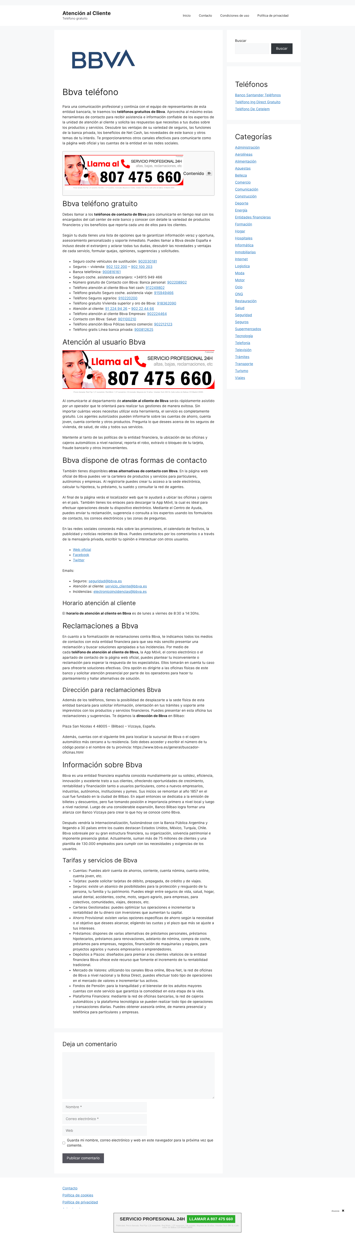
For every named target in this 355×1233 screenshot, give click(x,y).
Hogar (240, 231)
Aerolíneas (243, 154)
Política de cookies (77, 1195)
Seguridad (243, 315)
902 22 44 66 (142, 309)
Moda (239, 273)
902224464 (157, 314)
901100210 (127, 319)
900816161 (112, 272)
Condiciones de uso (234, 15)
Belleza (241, 175)
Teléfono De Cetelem (252, 109)
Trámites (242, 357)
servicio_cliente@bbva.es (126, 586)
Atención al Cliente (86, 13)
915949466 (164, 293)
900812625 (143, 329)
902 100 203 (141, 267)
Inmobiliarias (245, 252)
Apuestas (243, 168)
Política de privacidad (272, 15)
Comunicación (246, 189)
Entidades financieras (253, 217)
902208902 (177, 282)
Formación (243, 224)
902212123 (163, 324)
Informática (244, 245)
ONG (239, 294)
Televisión (243, 350)
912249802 (155, 288)
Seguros (242, 322)
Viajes (240, 378)
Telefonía (242, 343)
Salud (239, 308)
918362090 (166, 303)
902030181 (147, 261)
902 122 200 (116, 267)
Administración (247, 147)
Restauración (246, 301)
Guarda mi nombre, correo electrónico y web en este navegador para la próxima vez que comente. (140, 1143)
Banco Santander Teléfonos (258, 95)
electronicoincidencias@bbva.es (120, 591)
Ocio (238, 287)
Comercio (243, 182)
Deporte (241, 203)
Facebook (81, 555)
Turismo (241, 371)
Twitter (78, 560)
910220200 (127, 298)
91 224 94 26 (116, 309)
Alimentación (245, 161)
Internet (241, 259)
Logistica (242, 266)
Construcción (246, 196)
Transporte (244, 364)
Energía (241, 210)
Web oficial (82, 550)
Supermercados (248, 329)
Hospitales (243, 238)
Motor (240, 280)
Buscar (240, 41)
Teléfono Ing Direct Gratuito (257, 102)
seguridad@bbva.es (105, 581)
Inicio (187, 15)
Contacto (205, 15)
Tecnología (244, 336)
